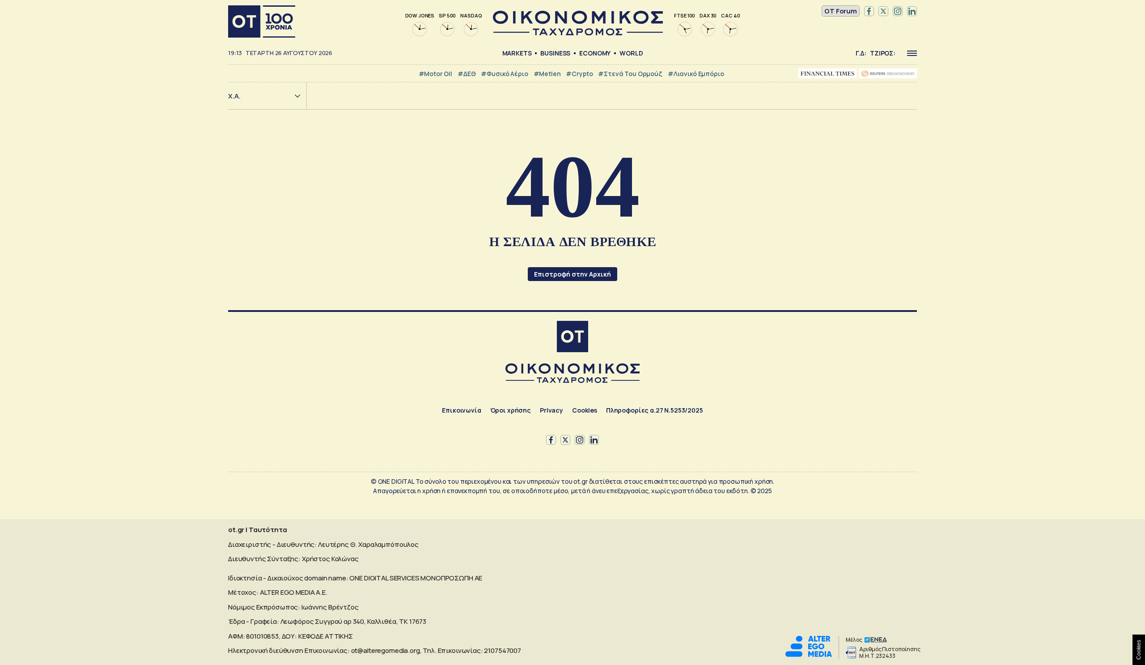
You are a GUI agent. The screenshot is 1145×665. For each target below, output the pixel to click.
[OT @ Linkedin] (912, 11)
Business (555, 53)
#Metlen (547, 73)
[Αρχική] (261, 21)
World (631, 53)
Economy (595, 53)
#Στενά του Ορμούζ (630, 73)
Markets (517, 53)
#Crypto (579, 73)
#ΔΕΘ (466, 73)
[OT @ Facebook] (869, 11)
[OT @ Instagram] (898, 11)
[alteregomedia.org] (808, 654)
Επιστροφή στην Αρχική (572, 274)
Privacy (551, 410)
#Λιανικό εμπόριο (696, 73)
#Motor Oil (436, 73)
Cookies (584, 410)
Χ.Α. (234, 96)
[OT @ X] (883, 11)
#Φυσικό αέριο (504, 73)
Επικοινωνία (461, 410)
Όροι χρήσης (510, 410)
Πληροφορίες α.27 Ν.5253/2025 (654, 410)
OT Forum (840, 11)
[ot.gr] (578, 33)
